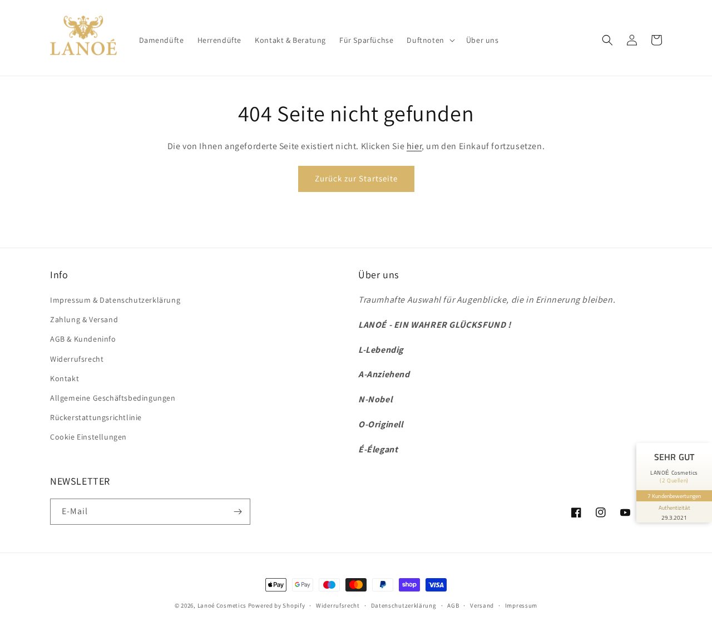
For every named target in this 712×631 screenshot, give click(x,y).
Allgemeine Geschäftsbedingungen (113, 398)
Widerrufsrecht (76, 359)
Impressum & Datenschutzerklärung (115, 300)
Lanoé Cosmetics (222, 605)
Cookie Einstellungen (88, 437)
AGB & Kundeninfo (83, 339)
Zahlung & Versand (84, 319)
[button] (429, 40)
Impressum (521, 605)
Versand (482, 605)
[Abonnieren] (237, 512)
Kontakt (64, 378)
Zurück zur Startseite (356, 178)
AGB (453, 605)
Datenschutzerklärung (404, 605)
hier (414, 146)
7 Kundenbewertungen (674, 496)
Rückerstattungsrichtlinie (96, 417)
